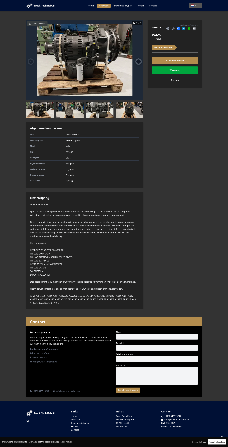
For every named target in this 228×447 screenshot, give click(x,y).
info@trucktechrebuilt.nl (44, 361)
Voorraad (104, 5)
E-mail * (120, 343)
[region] (114, 442)
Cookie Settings (199, 442)
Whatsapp (175, 70)
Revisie (140, 5)
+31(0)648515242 (40, 391)
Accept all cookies (217, 442)
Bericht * (120, 365)
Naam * (120, 332)
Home (91, 5)
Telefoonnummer (125, 354)
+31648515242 (39, 357)
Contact (153, 5)
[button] (31, 61)
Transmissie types (123, 5)
